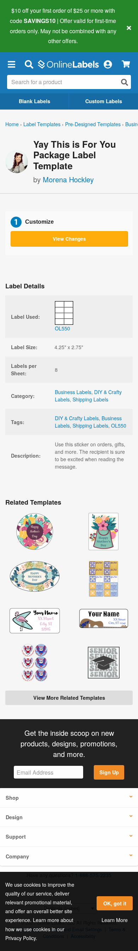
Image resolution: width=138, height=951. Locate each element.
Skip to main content (25, 35)
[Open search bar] (29, 64)
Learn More (115, 919)
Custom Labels (103, 101)
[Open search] (124, 82)
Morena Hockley (68, 179)
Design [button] (14, 817)
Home (12, 124)
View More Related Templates (69, 697)
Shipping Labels (90, 399)
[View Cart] (125, 64)
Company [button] (17, 856)
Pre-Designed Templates (93, 124)
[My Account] (107, 64)
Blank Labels (34, 101)
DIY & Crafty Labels (77, 418)
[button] (11, 64)
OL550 (118, 425)
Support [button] (16, 836)
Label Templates (42, 124)
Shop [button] (12, 797)
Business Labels (73, 391)
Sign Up (109, 772)
